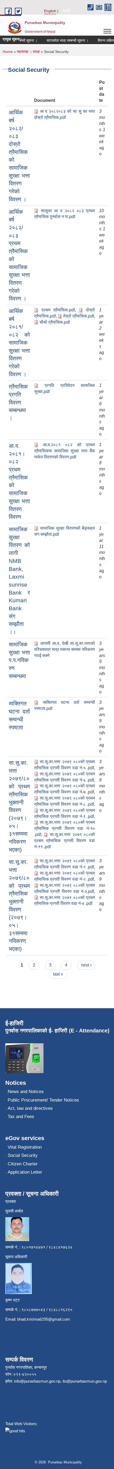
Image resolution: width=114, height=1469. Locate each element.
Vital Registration (25, 1147)
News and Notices (26, 1091)
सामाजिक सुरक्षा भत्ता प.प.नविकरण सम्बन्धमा (19, 660)
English (50, 11)
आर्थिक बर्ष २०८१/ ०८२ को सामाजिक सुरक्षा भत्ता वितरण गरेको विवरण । (19, 342)
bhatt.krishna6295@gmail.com (43, 1319)
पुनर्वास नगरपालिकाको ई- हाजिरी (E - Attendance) (57, 1030)
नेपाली (66, 11)
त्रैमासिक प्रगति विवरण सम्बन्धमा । (18, 402)
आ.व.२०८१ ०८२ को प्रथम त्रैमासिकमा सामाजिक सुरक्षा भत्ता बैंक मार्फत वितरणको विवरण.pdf (64, 450)
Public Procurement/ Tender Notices (43, 1100)
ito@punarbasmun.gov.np (85, 1381)
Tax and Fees (21, 1116)
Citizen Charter (23, 1163)
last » (58, 974)
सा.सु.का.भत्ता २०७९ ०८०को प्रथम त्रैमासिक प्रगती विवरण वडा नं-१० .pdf (64, 828)
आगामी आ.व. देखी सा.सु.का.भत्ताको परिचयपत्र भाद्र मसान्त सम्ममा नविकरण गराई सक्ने (64, 649)
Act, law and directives (30, 1108)
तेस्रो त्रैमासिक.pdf (78, 316)
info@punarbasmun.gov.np (37, 1381)
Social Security (23, 1155)
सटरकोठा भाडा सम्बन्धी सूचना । (63, 40)
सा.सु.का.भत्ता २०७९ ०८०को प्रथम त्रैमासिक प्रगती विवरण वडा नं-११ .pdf (64, 840)
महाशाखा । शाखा (28, 51)
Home (8, 51)
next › (86, 965)
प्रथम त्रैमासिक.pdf (58, 310)
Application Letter (25, 1172)
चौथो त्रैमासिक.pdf (55, 322)
